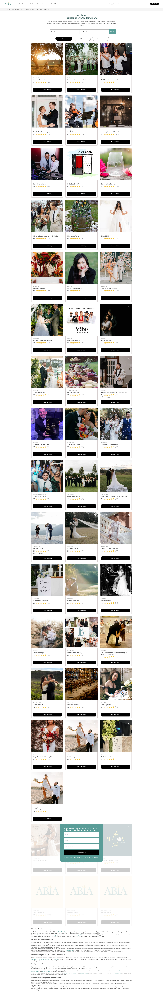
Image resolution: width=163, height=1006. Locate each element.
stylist (66, 973)
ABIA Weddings (62, 932)
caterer (75, 973)
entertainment (46, 971)
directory (22, 4)
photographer (120, 970)
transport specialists (78, 935)
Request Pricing (47, 90)
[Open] (77, 32)
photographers (56, 935)
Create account (81, 852)
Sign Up (154, 3)
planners (48, 935)
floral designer (45, 959)
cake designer (84, 973)
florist (70, 973)
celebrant (55, 959)
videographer (35, 971)
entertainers (65, 935)
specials (53, 4)
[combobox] (124, 3)
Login (144, 3)
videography (69, 950)
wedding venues (39, 935)
